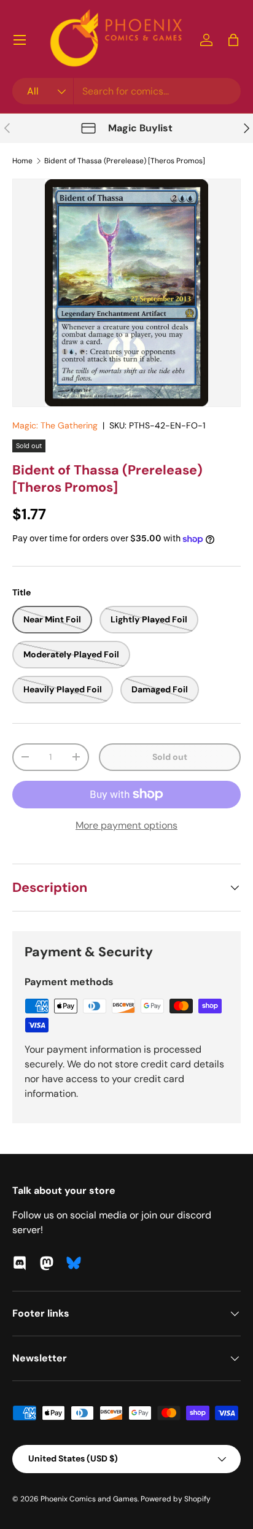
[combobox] (126, 91)
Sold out (169, 756)
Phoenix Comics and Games (89, 1499)
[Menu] (19, 39)
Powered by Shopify (176, 1499)
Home (22, 161)
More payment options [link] (126, 825)
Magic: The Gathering (55, 425)
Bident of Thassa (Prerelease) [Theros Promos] (124, 161)
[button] (233, 39)
